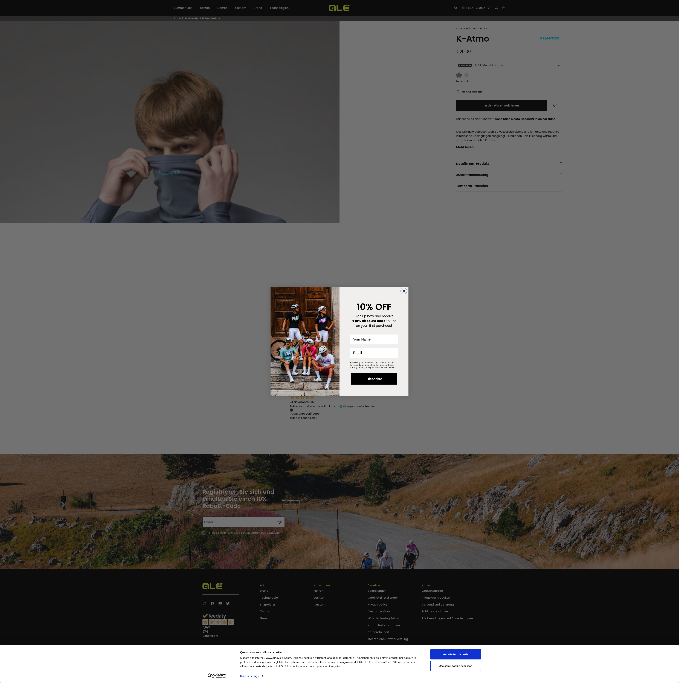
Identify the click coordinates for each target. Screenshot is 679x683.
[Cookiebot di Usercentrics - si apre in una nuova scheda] (216, 676)
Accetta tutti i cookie (455, 654)
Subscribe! (374, 378)
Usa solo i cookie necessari (455, 665)
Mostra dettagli (249, 676)
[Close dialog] (404, 291)
